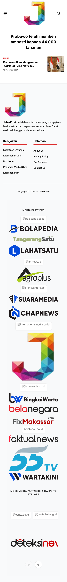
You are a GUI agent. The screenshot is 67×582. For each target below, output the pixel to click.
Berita (6, 58)
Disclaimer (8, 161)
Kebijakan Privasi (12, 155)
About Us (39, 150)
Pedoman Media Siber (15, 167)
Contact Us (40, 167)
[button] (58, 13)
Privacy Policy (41, 156)
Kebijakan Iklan (11, 172)
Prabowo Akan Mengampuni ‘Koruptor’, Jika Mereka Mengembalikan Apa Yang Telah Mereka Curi (23, 67)
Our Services (40, 162)
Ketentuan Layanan (13, 149)
